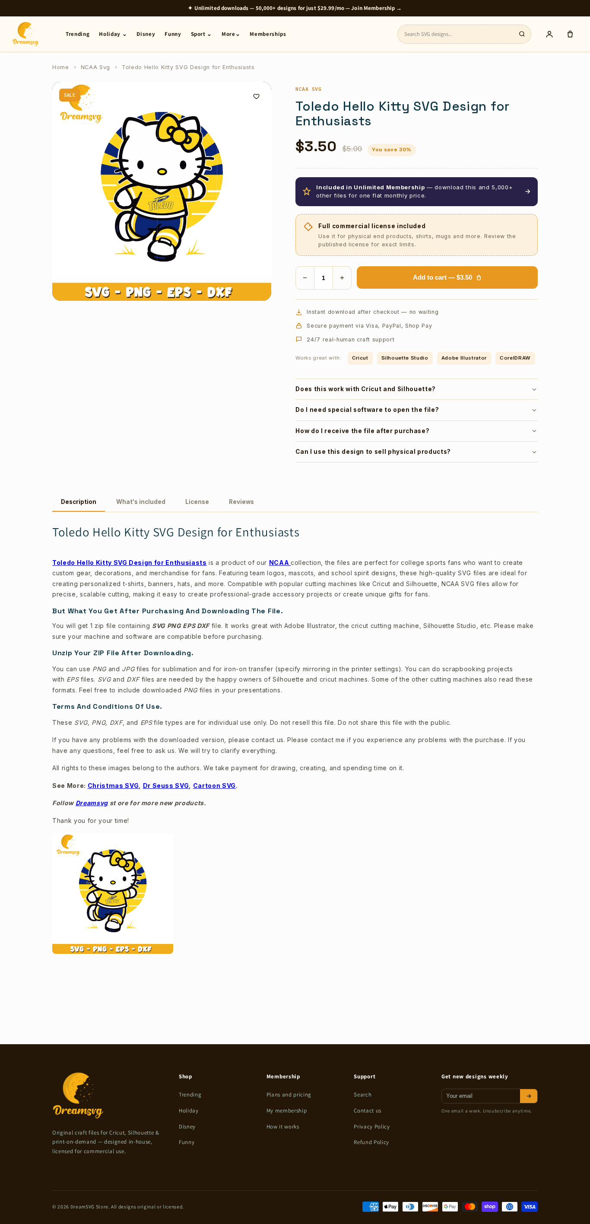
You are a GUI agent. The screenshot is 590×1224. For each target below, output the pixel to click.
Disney (145, 34)
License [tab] (197, 501)
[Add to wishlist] (256, 97)
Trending (77, 34)
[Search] (522, 34)
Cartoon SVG (214, 785)
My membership (286, 1110)
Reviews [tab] (241, 501)
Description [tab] (78, 501)
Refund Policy (371, 1142)
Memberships (268, 34)
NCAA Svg (95, 67)
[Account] (549, 34)
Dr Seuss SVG (166, 785)
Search (362, 1094)
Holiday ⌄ (113, 34)
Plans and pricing (288, 1094)
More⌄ (231, 34)
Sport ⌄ (202, 34)
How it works (282, 1126)
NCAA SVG (308, 89)
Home (60, 67)
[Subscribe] (528, 1096)
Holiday (189, 1110)
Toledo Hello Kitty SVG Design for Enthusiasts (129, 562)
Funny (173, 34)
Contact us (367, 1110)
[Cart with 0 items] (570, 34)
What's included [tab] (140, 501)
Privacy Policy (372, 1126)
